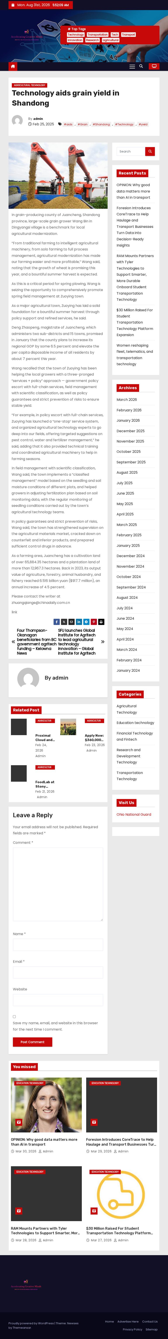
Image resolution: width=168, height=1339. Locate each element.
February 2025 (129, 535)
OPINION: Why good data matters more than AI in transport (133, 191)
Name (19, 933)
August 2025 (127, 472)
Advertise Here (128, 1321)
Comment (23, 842)
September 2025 (131, 462)
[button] (142, 66)
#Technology (124, 124)
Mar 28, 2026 (26, 1240)
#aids (68, 124)
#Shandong (101, 124)
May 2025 (125, 503)
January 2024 (128, 670)
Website (20, 989)
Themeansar (22, 1328)
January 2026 (128, 420)
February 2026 (129, 410)
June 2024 (125, 618)
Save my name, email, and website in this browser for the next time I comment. (55, 1026)
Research (92, 40)
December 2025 (131, 431)
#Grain (83, 124)
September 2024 (131, 587)
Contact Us (150, 1321)
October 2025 (129, 451)
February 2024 (129, 660)
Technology (76, 34)
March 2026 (127, 399)
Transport (128, 34)
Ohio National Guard (134, 814)
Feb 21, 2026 (45, 791)
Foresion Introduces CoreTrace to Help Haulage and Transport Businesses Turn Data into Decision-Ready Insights (135, 226)
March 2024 (127, 649)
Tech (115, 34)
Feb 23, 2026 (95, 745)
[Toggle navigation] (132, 66)
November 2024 (130, 566)
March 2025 (127, 524)
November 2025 (130, 441)
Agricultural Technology (29, 85)
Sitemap (152, 1329)
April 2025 (125, 514)
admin (38, 119)
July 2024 (125, 608)
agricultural (111, 40)
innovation (75, 40)
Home (109, 1321)
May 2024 (125, 628)
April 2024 (125, 639)
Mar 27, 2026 (102, 1240)
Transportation (98, 34)
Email (19, 961)
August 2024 (127, 597)
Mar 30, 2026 (26, 1151)
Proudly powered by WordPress (31, 1323)
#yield (143, 124)
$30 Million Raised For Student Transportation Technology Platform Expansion (135, 323)
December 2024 (131, 555)
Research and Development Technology (128, 756)
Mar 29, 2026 (102, 1151)
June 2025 (125, 493)
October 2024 (129, 576)
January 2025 (128, 545)
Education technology (135, 722)
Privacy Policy (132, 1329)
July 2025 (125, 483)
